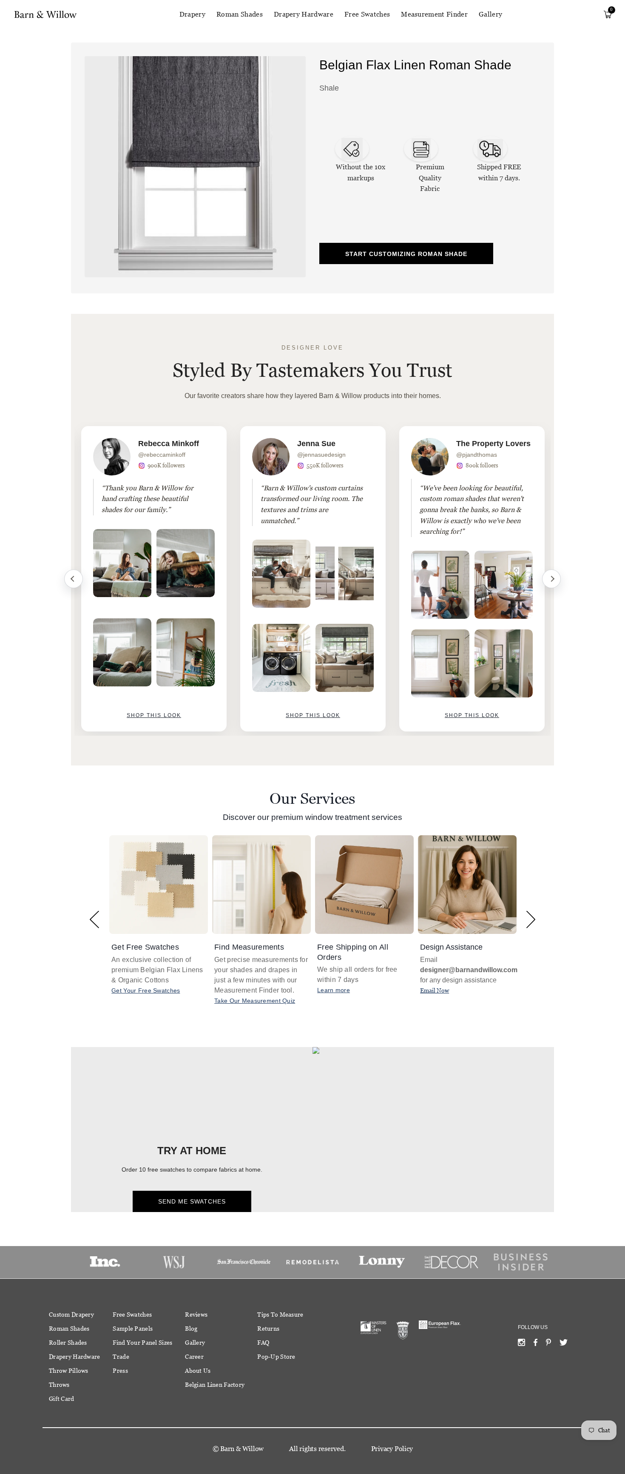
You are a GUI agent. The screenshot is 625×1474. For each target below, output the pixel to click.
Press (120, 1370)
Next (551, 578)
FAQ (263, 1342)
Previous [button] (94, 919)
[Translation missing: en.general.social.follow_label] (521, 1344)
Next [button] (531, 919)
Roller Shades (68, 1342)
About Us (197, 1370)
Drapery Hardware (303, 14)
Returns (268, 1328)
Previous (73, 578)
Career (194, 1356)
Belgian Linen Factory (214, 1384)
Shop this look (154, 715)
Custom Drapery (71, 1314)
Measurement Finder (434, 14)
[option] (154, 578)
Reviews (196, 1314)
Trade (121, 1356)
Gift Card (61, 1398)
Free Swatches (367, 14)
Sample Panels (133, 1328)
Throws (59, 1384)
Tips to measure (280, 1314)
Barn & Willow (242, 1449)
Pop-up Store (276, 1356)
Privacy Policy (392, 1449)
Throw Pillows (68, 1370)
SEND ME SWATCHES (192, 1201)
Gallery (490, 14)
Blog (191, 1328)
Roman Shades (239, 14)
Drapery (192, 14)
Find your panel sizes (142, 1342)
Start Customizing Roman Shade (406, 253)
